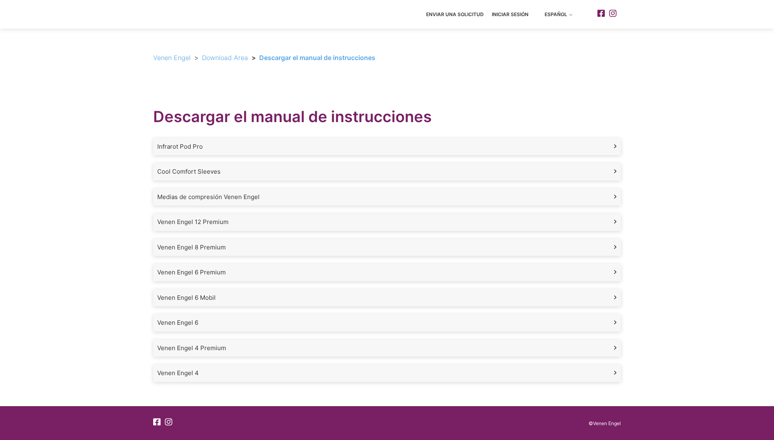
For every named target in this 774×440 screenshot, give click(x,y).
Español (556, 14)
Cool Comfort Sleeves (189, 171)
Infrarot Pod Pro (180, 146)
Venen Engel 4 (178, 373)
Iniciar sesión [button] (510, 14)
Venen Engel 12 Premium (193, 222)
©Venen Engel (605, 423)
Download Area (225, 58)
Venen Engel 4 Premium (191, 348)
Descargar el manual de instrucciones (317, 58)
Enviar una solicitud (455, 14)
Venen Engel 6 (177, 322)
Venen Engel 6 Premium (191, 272)
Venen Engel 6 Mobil (186, 297)
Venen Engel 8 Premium (191, 247)
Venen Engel (172, 58)
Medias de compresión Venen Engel (208, 197)
